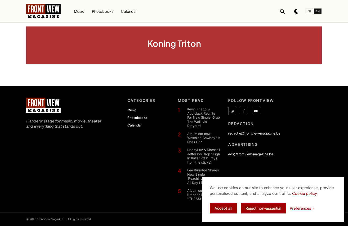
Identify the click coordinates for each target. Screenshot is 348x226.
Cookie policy (304, 193)
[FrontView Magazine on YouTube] (256, 111)
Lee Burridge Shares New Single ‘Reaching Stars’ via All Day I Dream (203, 176)
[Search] (282, 11)
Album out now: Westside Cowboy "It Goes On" (203, 138)
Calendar (134, 125)
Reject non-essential (263, 208)
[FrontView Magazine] (43, 105)
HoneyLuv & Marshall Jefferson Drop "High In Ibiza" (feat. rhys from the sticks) (203, 156)
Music (131, 110)
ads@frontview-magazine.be (250, 154)
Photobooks (137, 117)
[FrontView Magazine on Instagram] (232, 111)
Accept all (223, 208)
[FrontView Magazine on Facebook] (244, 111)
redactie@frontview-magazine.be (254, 133)
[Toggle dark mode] (296, 11)
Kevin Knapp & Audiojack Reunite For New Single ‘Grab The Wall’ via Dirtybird (203, 117)
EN (318, 11)
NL (310, 11)
